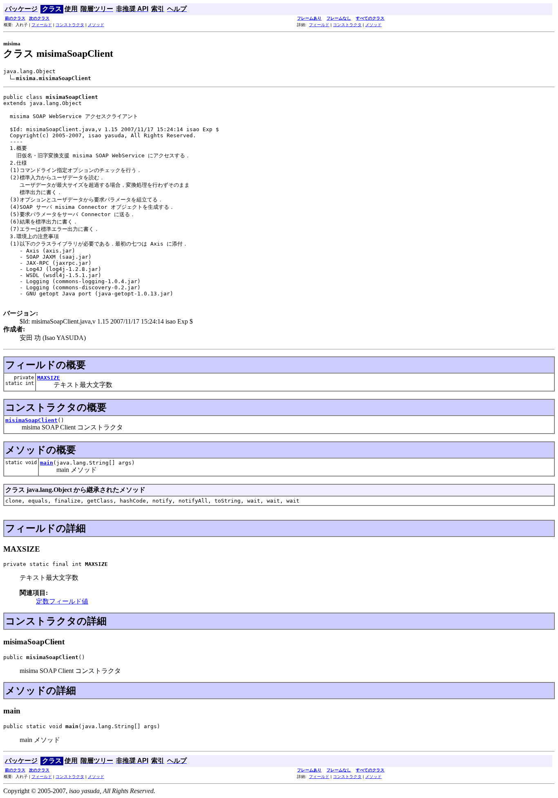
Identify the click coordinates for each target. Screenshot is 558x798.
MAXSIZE (48, 378)
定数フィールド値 (62, 601)
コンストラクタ (70, 24)
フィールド (41, 24)
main (46, 463)
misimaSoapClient (31, 420)
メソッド (96, 24)
